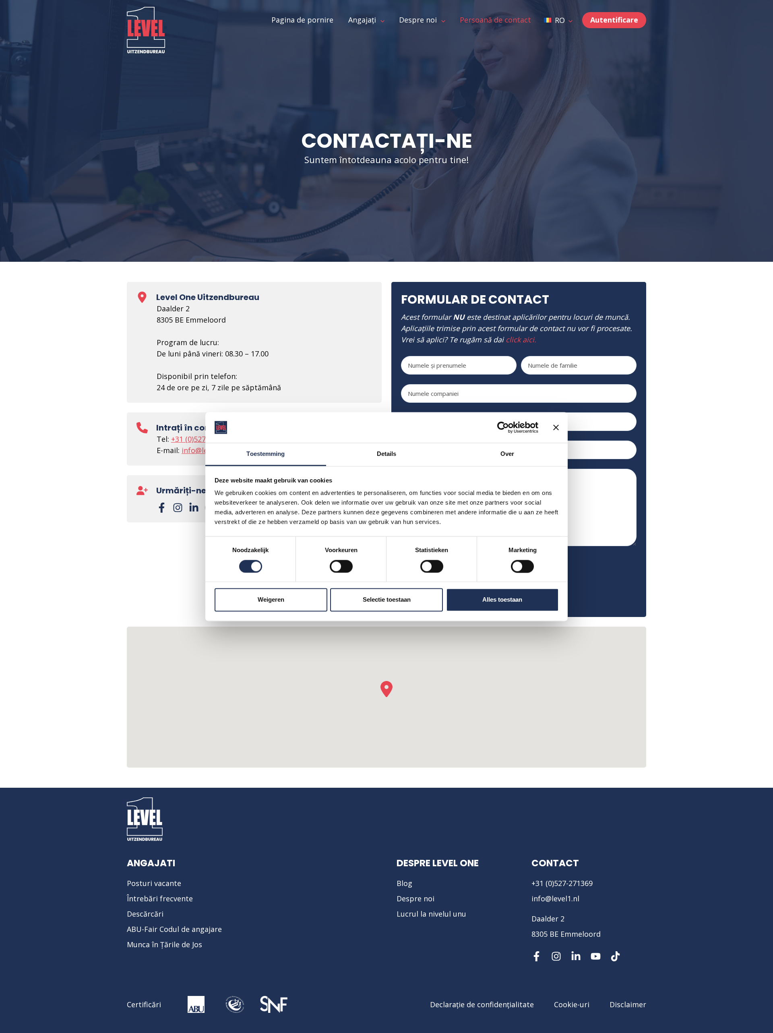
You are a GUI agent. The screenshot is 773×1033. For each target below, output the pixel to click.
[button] (558, 20)
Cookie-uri (571, 1004)
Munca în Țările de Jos (164, 944)
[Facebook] (162, 508)
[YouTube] (596, 956)
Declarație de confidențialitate (482, 1004)
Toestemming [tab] (265, 454)
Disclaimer (628, 1004)
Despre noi (415, 898)
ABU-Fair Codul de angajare (174, 929)
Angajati (151, 863)
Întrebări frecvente (160, 898)
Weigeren (271, 599)
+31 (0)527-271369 (201, 439)
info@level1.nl (555, 898)
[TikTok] (615, 956)
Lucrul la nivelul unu (431, 914)
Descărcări (145, 914)
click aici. (521, 339)
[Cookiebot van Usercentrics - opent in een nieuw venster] (503, 427)
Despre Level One (438, 863)
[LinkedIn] (194, 508)
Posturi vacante (154, 883)
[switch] (341, 566)
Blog (404, 883)
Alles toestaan (502, 599)
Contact (555, 863)
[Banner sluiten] (556, 427)
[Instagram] (178, 508)
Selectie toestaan (387, 599)
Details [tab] (387, 454)
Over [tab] (507, 454)
